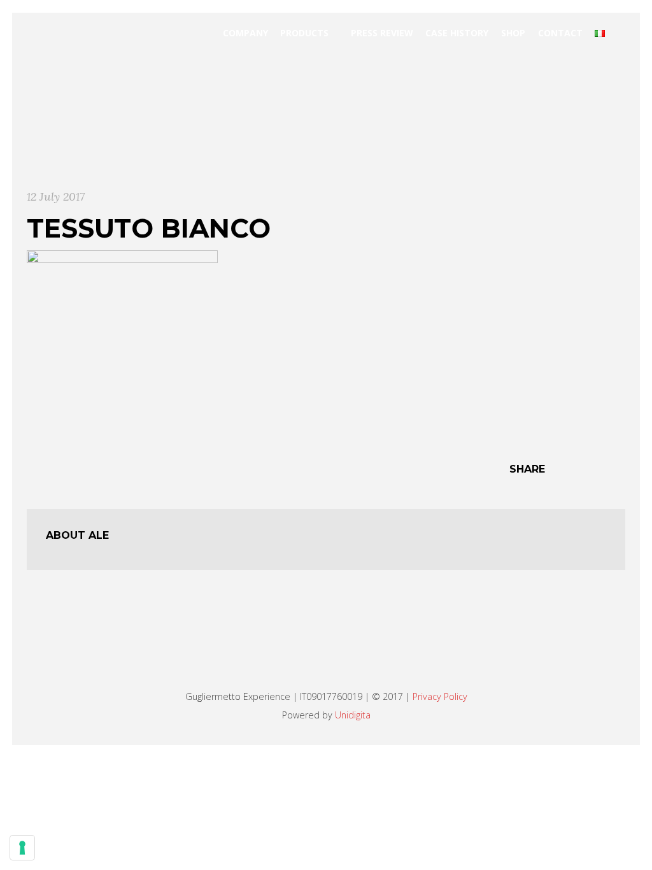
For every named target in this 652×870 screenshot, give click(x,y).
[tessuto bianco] (122, 344)
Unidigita (353, 715)
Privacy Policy (440, 696)
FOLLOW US (319, 659)
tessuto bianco (149, 228)
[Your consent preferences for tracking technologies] (22, 848)
